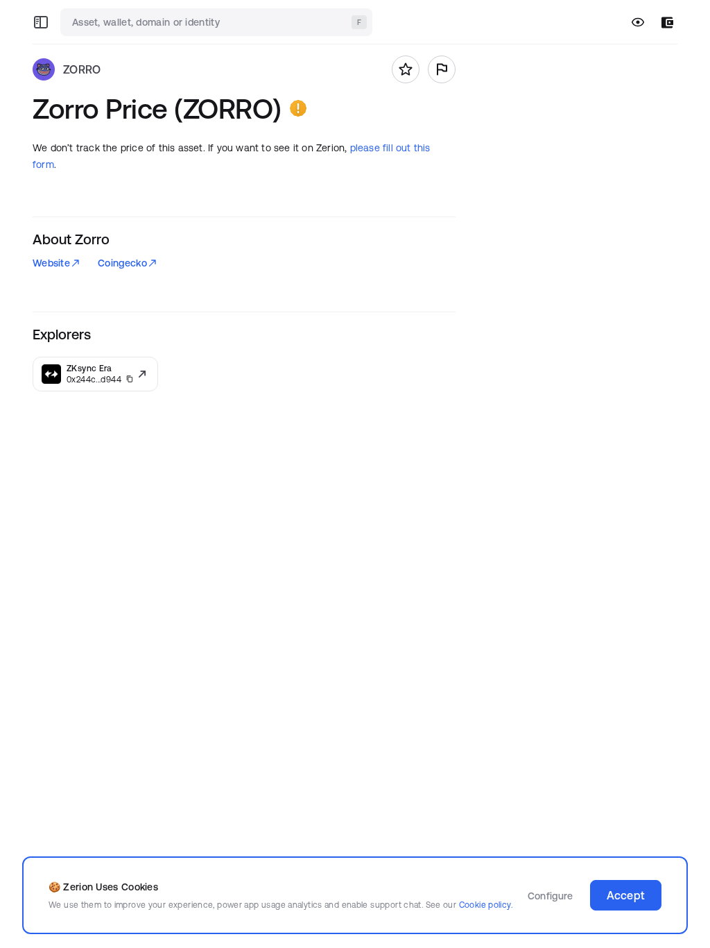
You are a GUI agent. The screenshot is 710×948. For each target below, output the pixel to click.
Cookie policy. (485, 904)
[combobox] (217, 22)
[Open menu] (41, 22)
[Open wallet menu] (667, 22)
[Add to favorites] (405, 69)
